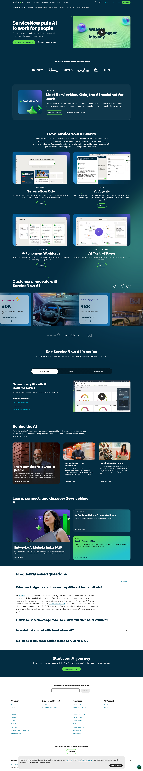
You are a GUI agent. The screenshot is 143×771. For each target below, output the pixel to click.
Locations (13, 711)
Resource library (77, 730)
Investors (13, 720)
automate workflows (57, 603)
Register (106, 707)
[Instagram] (126, 760)
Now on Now (76, 711)
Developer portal (77, 720)
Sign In (106, 704)
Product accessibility (78, 727)
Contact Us (71, 751)
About (13, 704)
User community (77, 717)
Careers (13, 707)
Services (44, 704)
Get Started (126, 2)
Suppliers (13, 717)
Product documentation (79, 724)
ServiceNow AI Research (79, 707)
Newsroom (14, 727)
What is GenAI (77, 733)
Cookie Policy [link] (69, 760)
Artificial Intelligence (16, 733)
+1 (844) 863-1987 (115, 2)
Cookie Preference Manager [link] (85, 760)
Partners (13, 714)
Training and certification (79, 714)
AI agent (22, 595)
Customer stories (77, 704)
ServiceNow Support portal (49, 707)
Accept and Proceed (116, 765)
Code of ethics (15, 724)
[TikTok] (130, 760)
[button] (30, 2)
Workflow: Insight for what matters (20, 730)
